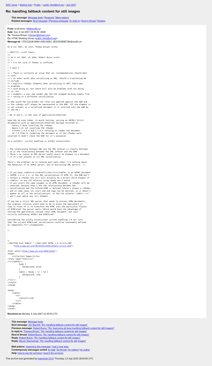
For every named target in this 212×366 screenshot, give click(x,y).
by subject (73, 350)
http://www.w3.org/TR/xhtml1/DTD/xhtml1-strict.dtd (42, 246)
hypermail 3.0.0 (45, 358)
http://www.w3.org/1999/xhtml (38, 251)
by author (85, 350)
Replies (101, 21)
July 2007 (71, 5)
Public (37, 5)
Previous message (58, 21)
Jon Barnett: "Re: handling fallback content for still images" (58, 325)
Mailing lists (26, 5)
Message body (35, 17)
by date (52, 350)
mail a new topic (60, 346)
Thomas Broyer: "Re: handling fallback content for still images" (55, 331)
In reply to (75, 21)
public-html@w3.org (53, 5)
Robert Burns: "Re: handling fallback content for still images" (58, 334)
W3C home (11, 5)
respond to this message (38, 346)
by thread (62, 350)
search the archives (53, 353)
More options (62, 17)
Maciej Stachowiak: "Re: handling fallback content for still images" (52, 341)
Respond (49, 17)
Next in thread (88, 21)
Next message (40, 21)
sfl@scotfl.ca (33, 28)
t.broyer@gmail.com (39, 35)
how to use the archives (30, 353)
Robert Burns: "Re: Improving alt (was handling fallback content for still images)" (73, 328)
